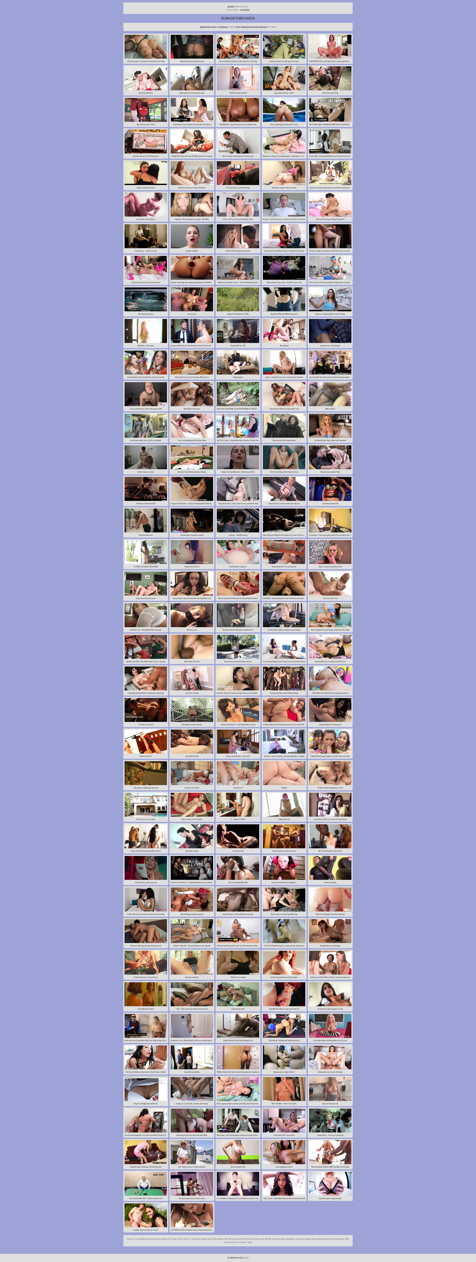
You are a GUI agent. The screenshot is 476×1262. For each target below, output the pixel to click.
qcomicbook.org (234, 1258)
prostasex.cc (223, 27)
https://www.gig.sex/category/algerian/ (251, 27)
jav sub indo (244, 10)
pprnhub (230, 6)
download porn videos (208, 27)
